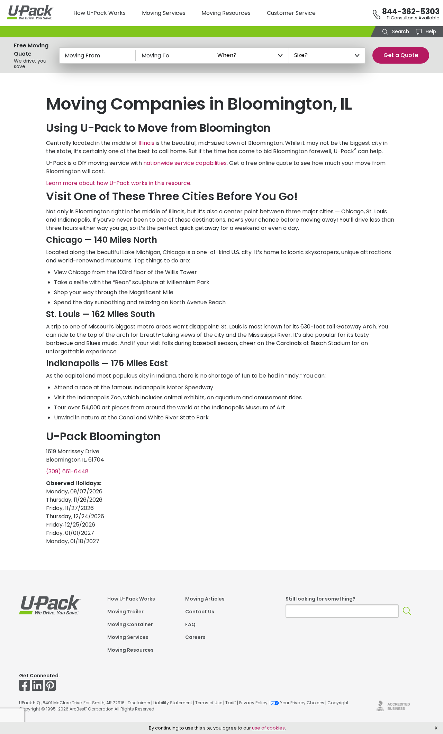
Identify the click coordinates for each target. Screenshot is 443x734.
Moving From (82, 55)
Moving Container (130, 625)
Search (400, 31)
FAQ (190, 625)
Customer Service (291, 13)
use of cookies (268, 728)
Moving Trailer (125, 612)
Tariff (230, 703)
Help (430, 31)
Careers (195, 638)
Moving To (155, 55)
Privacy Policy (253, 703)
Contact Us (199, 612)
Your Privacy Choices (302, 703)
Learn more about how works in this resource (118, 183)
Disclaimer (139, 703)
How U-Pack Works (99, 13)
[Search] (407, 611)
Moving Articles (205, 599)
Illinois (146, 143)
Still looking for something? (320, 598)
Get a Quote (400, 55)
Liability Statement (172, 703)
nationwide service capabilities (185, 163)
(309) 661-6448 (67, 471)
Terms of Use (208, 703)
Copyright (338, 703)
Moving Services (164, 13)
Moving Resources (226, 13)
